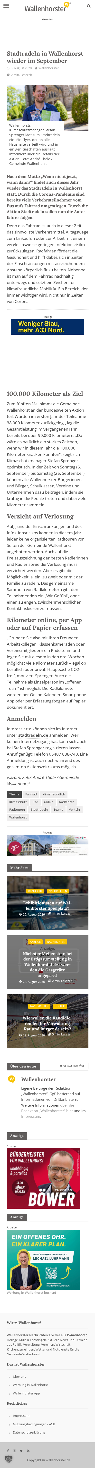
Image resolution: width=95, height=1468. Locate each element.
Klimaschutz (18, 802)
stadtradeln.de (33, 735)
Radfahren (66, 802)
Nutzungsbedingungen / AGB (34, 1424)
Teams (58, 810)
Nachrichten (58, 891)
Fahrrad (31, 794)
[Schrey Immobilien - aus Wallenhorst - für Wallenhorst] (47, 30)
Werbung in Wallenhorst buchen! (31, 1292)
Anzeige (35, 941)
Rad (35, 802)
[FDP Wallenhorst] (47, 349)
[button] (9, 1459)
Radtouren (17, 810)
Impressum (30, 1116)
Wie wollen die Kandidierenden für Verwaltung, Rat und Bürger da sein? (47, 1021)
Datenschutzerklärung (29, 1432)
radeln (48, 802)
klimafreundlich (54, 794)
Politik (60, 1006)
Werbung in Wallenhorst (30, 1385)
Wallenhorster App (26, 1393)
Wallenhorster (48, 68)
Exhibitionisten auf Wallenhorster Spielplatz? (47, 903)
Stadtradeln (39, 810)
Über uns (19, 1376)
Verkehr (74, 810)
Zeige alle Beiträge (72, 1065)
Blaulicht (35, 891)
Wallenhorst (18, 817)
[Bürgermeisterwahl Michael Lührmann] (43, 1178)
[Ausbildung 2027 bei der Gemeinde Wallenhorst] (47, 845)
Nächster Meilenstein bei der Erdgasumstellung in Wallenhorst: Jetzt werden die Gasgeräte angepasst (48, 962)
